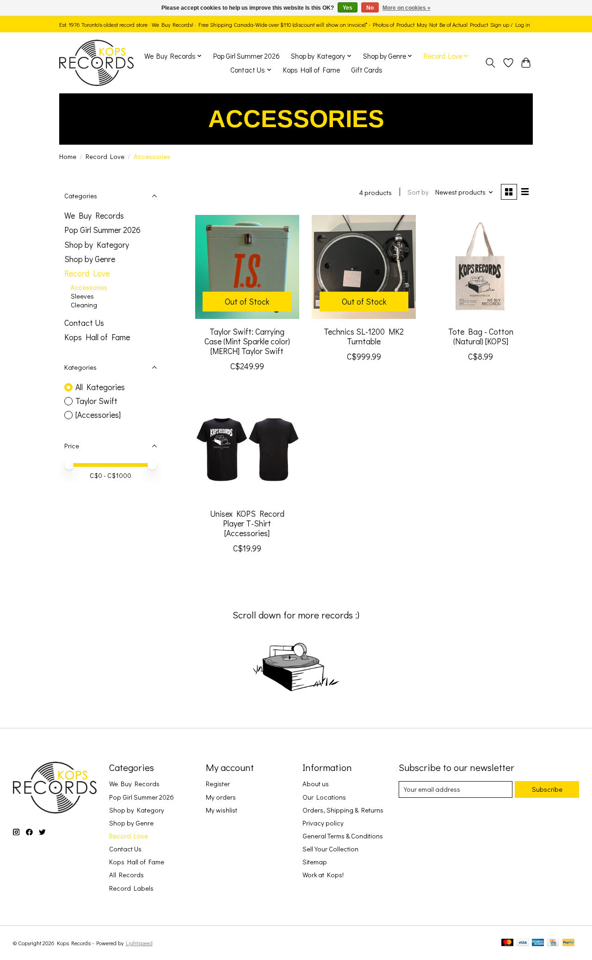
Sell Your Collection (330, 848)
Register (218, 783)
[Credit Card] (553, 943)
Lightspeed (139, 943)
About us (315, 783)
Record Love (105, 156)
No (370, 8)
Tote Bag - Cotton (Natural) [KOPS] (480, 336)
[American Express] (538, 943)
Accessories (89, 287)
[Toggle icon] (490, 63)
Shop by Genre (89, 259)
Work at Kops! (323, 874)
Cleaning (84, 304)
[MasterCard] (507, 943)
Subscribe (547, 789)
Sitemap (314, 861)
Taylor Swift (96, 401)
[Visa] (523, 943)
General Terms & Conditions (342, 836)
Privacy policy (323, 823)
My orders (221, 797)
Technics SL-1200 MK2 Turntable (364, 336)
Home (67, 156)
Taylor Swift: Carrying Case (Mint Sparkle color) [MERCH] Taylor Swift (247, 341)
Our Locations (324, 797)
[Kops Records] (96, 63)
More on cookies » (406, 8)
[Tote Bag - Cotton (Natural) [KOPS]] (481, 267)
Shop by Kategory (96, 244)
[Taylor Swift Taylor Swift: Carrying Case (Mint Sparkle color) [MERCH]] (247, 267)
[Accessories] (98, 415)
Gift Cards (366, 69)
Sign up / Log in (510, 24)
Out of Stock (247, 301)
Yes (347, 8)
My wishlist (221, 810)
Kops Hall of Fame (311, 69)
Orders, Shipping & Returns (342, 810)
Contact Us (84, 323)
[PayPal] (568, 943)
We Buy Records (94, 215)
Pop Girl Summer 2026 (246, 56)
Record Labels (131, 888)
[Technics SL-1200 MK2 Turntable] (364, 267)
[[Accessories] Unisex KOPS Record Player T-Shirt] (247, 449)
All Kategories (100, 387)
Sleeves (82, 296)
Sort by (418, 192)
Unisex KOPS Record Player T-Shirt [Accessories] (247, 523)
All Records (126, 874)
